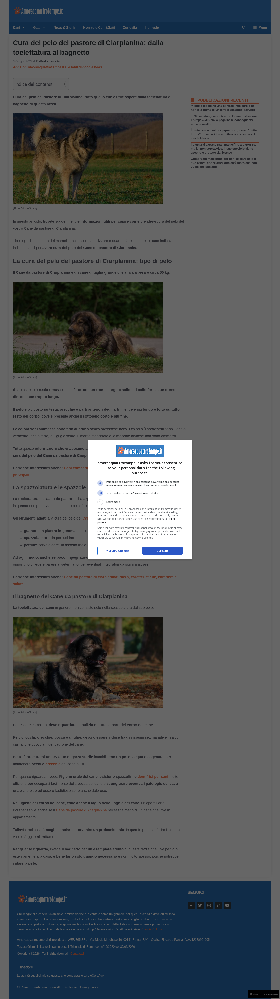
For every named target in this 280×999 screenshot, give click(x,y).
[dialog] (140, 499)
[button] (140, 502)
